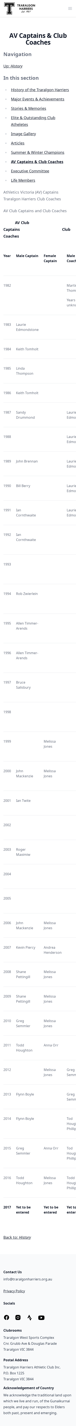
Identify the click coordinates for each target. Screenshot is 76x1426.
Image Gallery (23, 133)
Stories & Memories (28, 108)
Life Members (23, 180)
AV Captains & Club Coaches (37, 161)
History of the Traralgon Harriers (40, 89)
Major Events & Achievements (37, 99)
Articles (17, 143)
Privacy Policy (14, 1291)
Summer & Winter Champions (37, 152)
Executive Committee (30, 170)
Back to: (17, 1237)
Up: (12, 66)
